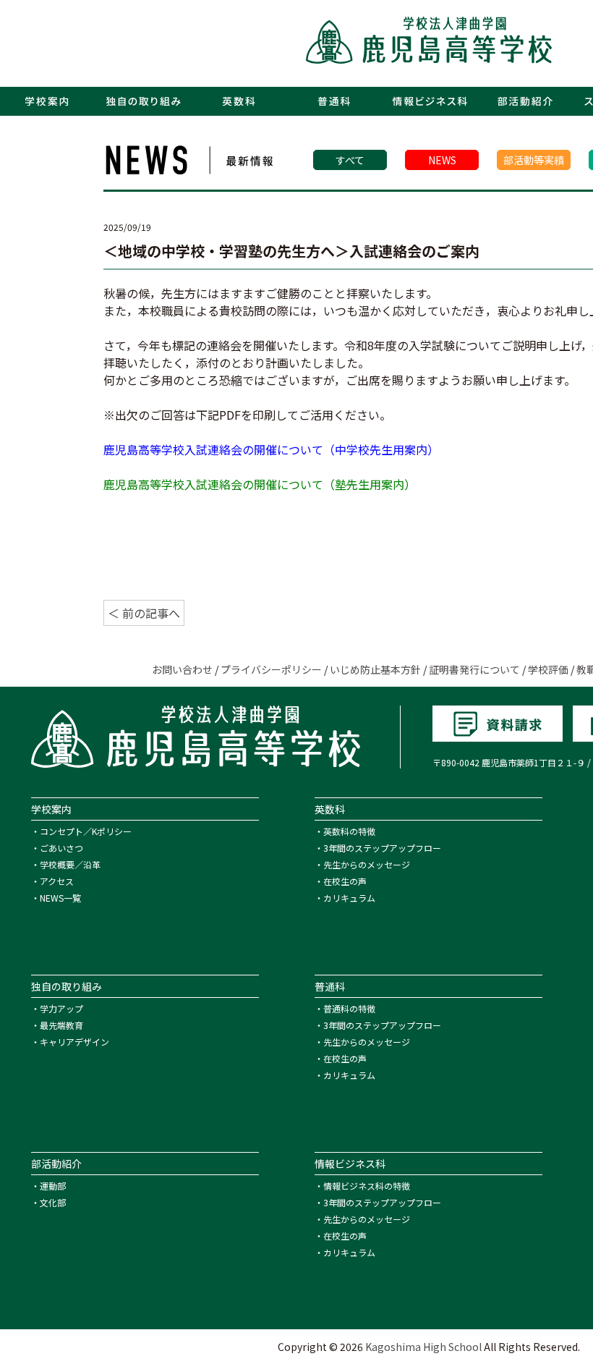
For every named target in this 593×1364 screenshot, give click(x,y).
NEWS (442, 160)
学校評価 (548, 669)
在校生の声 (345, 881)
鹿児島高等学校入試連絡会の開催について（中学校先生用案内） (271, 449)
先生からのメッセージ (366, 864)
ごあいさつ (61, 848)
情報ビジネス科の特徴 (366, 1185)
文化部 (53, 1202)
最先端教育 (61, 1025)
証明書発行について (474, 669)
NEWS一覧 (60, 897)
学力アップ (61, 1008)
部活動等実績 (533, 160)
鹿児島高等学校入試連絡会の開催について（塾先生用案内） (259, 484)
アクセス (57, 881)
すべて (350, 160)
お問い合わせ (182, 669)
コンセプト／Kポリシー (86, 831)
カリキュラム (349, 897)
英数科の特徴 (349, 831)
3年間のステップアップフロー (382, 848)
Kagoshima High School (423, 1346)
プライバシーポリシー (271, 669)
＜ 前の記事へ (144, 613)
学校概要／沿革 (70, 864)
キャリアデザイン (74, 1041)
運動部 (53, 1185)
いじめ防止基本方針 (375, 669)
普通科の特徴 (349, 1008)
